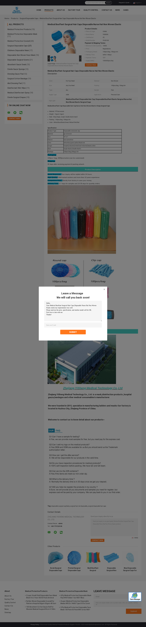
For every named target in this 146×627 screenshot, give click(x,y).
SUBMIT (73, 332)
